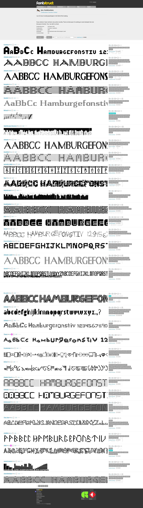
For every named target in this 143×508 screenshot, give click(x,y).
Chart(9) (117, 170)
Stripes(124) (127, 476)
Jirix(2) (110, 219)
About (37, 499)
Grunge (110, 450)
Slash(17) (121, 436)
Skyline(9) (123, 128)
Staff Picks (80, 37)
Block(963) (115, 219)
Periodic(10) (111, 167)
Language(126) (122, 352)
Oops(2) (110, 231)
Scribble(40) (116, 233)
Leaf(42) (115, 422)
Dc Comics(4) (111, 354)
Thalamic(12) (111, 309)
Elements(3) (127, 167)
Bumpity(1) (111, 87)
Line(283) (116, 102)
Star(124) (118, 476)
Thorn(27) (111, 339)
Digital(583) (121, 325)
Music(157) (116, 115)
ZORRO (6, 433)
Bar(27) (128, 464)
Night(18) (122, 130)
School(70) (126, 245)
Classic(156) (123, 61)
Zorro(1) (110, 436)
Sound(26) (119, 464)
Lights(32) (117, 130)
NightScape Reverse (10, 126)
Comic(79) (111, 352)
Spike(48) (116, 339)
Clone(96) (111, 313)
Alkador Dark (8, 70)
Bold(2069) (128, 309)
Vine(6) (110, 422)
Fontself (90, 498)
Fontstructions (44, 12)
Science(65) (122, 167)
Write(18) (111, 118)
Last (46, 486)
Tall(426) (127, 61)
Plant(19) (126, 424)
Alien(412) (111, 394)
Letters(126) (129, 368)
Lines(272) (127, 380)
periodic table (8, 164)
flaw (5, 178)
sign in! (94, 2)
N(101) (121, 154)
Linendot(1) (111, 154)
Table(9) (116, 167)
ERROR (6, 389)
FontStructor (60, 6)
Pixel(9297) (127, 47)
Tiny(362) (121, 47)
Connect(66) (125, 422)
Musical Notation (112, 113)
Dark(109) (116, 73)
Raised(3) (111, 408)
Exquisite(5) (117, 61)
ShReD (6, 320)
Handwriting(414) (123, 233)
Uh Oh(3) (115, 231)
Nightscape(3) (111, 128)
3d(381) (116, 87)
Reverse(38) (118, 128)
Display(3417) (121, 311)
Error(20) (110, 392)
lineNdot (6, 152)
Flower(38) (121, 424)
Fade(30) (111, 102)
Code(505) (116, 394)
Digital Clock (8, 377)
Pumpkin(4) (128, 273)
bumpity (6, 84)
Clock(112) (111, 380)
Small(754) (116, 47)
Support (89, 6)
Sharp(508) (127, 339)
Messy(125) (125, 231)
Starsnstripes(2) (112, 476)
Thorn (6, 334)
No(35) (120, 231)
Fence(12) (116, 424)
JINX (5, 445)
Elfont (6, 362)
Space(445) (117, 90)
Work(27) (121, 245)
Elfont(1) (110, 364)
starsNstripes (8, 473)
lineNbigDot (7, 204)
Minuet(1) (111, 115)
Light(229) (116, 257)
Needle (6, 98)
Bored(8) (110, 247)
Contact (55, 12)
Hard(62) (120, 208)
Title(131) (121, 73)
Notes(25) (121, 115)
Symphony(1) (127, 115)
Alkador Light (8, 255)
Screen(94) (111, 182)
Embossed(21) (111, 406)
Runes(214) (123, 368)
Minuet (6, 110)
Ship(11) (127, 392)
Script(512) (118, 368)
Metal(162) (121, 408)
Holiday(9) (111, 275)
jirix (5, 216)
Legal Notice (39, 497)
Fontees (6, 44)
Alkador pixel (8, 57)
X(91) (115, 221)
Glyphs (82, 498)
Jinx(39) (110, 49)
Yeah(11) (115, 452)
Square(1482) (111, 170)
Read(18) (129, 208)
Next (42, 486)
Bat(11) (121, 275)
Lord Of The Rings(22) (119, 366)
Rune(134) (128, 352)
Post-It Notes (8, 241)
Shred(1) (110, 325)
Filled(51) (120, 219)
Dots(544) (125, 87)
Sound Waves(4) (112, 464)
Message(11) (116, 392)
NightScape (7, 190)
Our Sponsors (39, 500)
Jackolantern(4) (126, 275)
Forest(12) (111, 424)
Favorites (50, 12)
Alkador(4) (111, 73)
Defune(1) (117, 309)
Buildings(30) (111, 130)
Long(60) (120, 87)
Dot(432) (125, 154)
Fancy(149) (111, 61)
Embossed (7, 402)
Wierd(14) (126, 408)
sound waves (8, 461)
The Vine (6, 417)
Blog (78, 6)
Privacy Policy (39, 494)
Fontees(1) (111, 47)
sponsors (91, 489)
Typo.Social (38, 491)
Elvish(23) (119, 364)
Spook (6, 268)
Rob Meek (48, 503)
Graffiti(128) (125, 452)
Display (110, 193)
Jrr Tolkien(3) (111, 366)
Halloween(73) (116, 273)
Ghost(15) (122, 273)
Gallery (49, 6)
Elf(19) (115, 364)
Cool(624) (120, 452)
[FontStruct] (46, 4)
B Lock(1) (111, 297)
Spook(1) (111, 273)
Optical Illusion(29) (119, 406)
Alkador (6, 139)
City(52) (128, 128)
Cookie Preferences (40, 496)
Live (68, 6)
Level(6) (123, 464)
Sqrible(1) (111, 233)
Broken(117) (111, 327)
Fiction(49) (116, 352)
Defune (6, 307)
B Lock (6, 293)
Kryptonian (7, 348)
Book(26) (111, 63)
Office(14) (116, 245)
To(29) (125, 208)
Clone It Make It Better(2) (118, 313)
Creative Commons (112, 51)
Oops (5, 229)
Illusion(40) (111, 90)
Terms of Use (39, 493)
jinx (11, 44)
